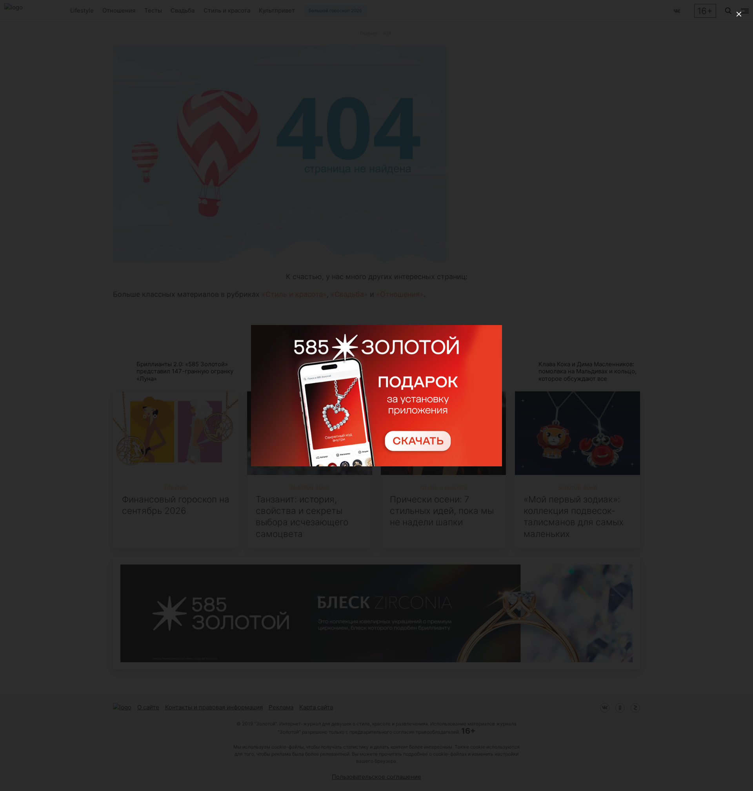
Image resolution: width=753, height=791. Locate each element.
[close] (739, 14)
